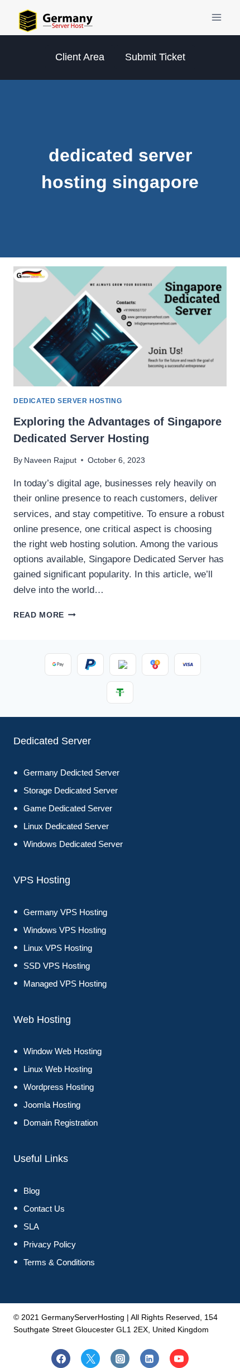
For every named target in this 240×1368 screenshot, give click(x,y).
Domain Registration (60, 1122)
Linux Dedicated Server (66, 826)
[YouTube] (179, 1358)
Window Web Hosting (62, 1051)
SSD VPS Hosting (56, 965)
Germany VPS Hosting (65, 912)
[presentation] (120, 326)
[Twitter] (90, 1358)
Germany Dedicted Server (71, 772)
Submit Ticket (155, 57)
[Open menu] (216, 17)
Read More (44, 615)
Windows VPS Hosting (64, 930)
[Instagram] (120, 1358)
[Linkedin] (149, 1358)
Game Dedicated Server (67, 808)
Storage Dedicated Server (70, 790)
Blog (31, 1190)
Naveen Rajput (50, 460)
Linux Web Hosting (57, 1069)
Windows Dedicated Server (73, 844)
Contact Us (44, 1208)
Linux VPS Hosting (57, 948)
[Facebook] (60, 1358)
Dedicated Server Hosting (67, 401)
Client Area (79, 57)
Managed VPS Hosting (65, 983)
